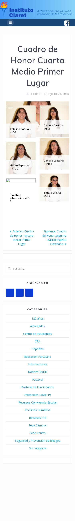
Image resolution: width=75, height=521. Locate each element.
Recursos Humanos (37, 410)
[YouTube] (10, 293)
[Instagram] (29, 293)
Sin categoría (37, 448)
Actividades (37, 326)
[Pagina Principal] (36, 16)
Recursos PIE (37, 418)
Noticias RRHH (37, 372)
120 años (38, 318)
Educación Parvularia (37, 357)
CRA (37, 341)
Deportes (37, 349)
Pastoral (37, 379)
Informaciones (37, 364)
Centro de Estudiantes (37, 334)
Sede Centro (38, 433)
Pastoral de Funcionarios (37, 387)
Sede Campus (37, 425)
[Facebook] (20, 293)
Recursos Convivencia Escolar (37, 402)
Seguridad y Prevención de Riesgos (37, 440)
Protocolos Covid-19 (37, 395)
